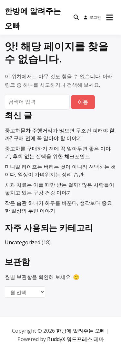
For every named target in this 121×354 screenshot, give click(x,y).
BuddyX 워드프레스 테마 (75, 339)
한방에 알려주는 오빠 (80, 330)
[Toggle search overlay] (76, 17)
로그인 (95, 17)
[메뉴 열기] (109, 17)
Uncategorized (22, 242)
